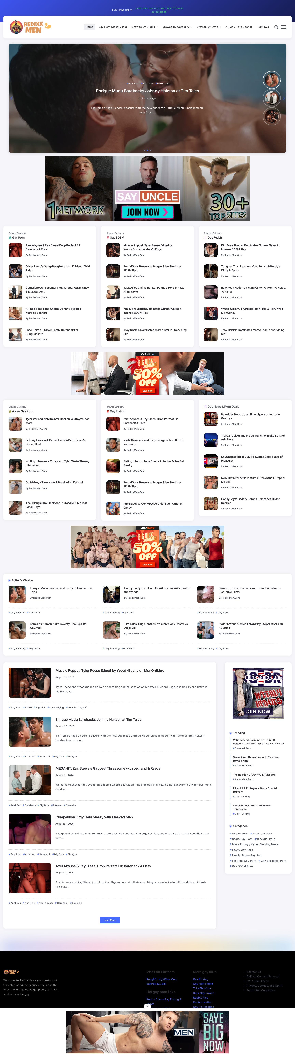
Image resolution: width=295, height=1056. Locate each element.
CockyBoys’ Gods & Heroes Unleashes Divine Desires (250, 501)
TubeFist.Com (202, 988)
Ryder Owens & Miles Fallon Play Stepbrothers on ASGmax (251, 626)
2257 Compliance (258, 981)
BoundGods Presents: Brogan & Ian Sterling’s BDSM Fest (152, 268)
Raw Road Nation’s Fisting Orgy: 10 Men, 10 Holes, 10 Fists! (253, 289)
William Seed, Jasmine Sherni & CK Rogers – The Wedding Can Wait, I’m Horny (258, 741)
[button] (11, 98)
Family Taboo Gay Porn (247, 855)
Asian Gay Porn (262, 833)
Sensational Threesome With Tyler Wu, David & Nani (256, 759)
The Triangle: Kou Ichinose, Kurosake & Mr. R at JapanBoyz (56, 505)
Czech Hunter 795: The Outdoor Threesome (252, 807)
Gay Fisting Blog (203, 1006)
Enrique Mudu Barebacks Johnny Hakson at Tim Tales (61, 590)
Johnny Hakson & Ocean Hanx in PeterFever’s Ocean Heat (55, 442)
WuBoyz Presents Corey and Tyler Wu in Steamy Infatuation (57, 463)
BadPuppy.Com (156, 983)
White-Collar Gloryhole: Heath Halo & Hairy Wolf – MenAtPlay (253, 310)
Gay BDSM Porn (242, 866)
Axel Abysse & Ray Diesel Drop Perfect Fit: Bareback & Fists (53, 247)
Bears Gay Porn (242, 839)
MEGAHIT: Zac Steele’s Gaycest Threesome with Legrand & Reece (108, 768)
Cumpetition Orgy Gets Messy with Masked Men (94, 817)
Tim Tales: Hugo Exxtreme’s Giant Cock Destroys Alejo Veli (156, 626)
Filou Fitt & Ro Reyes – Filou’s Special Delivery (255, 790)
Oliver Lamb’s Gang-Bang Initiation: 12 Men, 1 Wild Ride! (58, 268)
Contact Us (254, 971)
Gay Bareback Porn (273, 860)
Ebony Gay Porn (242, 849)
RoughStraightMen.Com (161, 979)
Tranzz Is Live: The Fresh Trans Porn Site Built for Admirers (253, 437)
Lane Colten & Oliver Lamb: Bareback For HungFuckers (52, 332)
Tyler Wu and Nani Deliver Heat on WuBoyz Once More (57, 421)
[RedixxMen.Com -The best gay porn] (30, 26)
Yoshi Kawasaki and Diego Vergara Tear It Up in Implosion (153, 442)
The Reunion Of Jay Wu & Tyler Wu (254, 774)
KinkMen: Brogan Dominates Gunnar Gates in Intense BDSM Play (152, 310)
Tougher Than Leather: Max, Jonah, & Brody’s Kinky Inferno (250, 268)
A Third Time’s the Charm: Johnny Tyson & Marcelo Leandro (53, 310)
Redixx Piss (200, 997)
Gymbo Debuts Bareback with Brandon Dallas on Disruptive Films (250, 590)
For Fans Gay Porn (244, 860)
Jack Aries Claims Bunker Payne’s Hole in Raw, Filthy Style (153, 289)
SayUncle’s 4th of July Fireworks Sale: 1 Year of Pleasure (252, 458)
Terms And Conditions (261, 990)
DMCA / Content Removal (263, 976)
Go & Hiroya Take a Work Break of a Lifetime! (54, 482)
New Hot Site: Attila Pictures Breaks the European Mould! (253, 479)
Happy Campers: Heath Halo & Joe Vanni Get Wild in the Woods (157, 590)
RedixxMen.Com (38, 255)
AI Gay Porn (240, 833)
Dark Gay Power (203, 993)
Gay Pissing (200, 979)
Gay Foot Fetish (203, 983)
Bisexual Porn (266, 839)
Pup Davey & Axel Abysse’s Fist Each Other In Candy (153, 505)
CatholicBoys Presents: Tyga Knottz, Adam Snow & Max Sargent (58, 289)
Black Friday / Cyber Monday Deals (255, 844)
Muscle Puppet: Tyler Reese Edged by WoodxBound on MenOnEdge (148, 247)
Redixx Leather (202, 1002)
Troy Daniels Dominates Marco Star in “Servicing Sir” (155, 332)
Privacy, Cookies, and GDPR (265, 985)
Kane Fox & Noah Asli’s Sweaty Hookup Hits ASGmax (58, 626)
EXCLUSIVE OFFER (122, 10)
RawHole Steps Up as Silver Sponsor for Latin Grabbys (250, 416)
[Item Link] (15, 250)
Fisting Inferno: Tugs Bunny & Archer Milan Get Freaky (153, 463)
